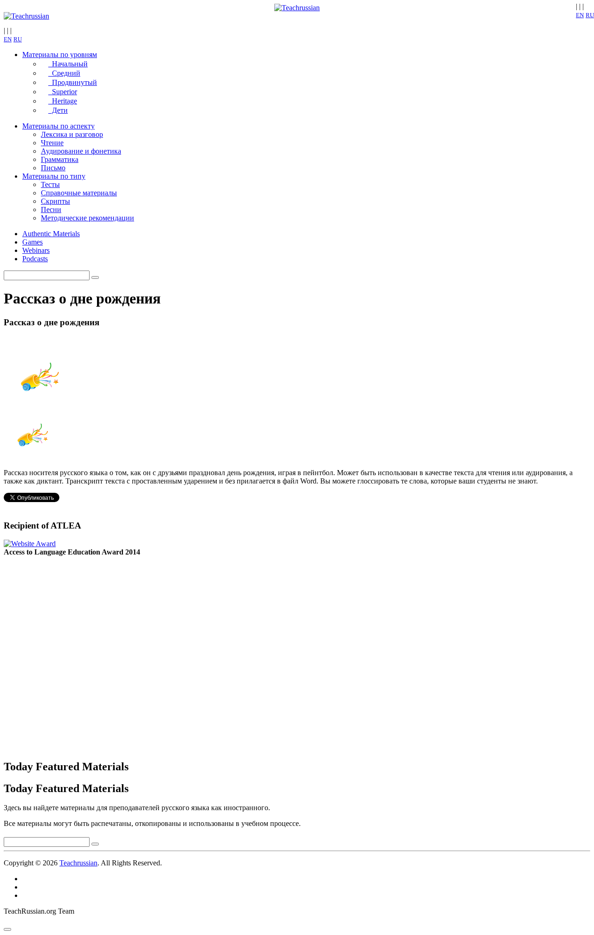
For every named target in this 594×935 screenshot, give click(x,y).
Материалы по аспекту (58, 126)
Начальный (68, 64)
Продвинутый (72, 82)
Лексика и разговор (72, 134)
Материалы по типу (53, 176)
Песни (51, 209)
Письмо (53, 168)
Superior (62, 92)
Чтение (52, 143)
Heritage (62, 101)
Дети (58, 110)
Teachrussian (78, 863)
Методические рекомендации (87, 218)
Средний (64, 73)
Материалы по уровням (59, 54)
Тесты (50, 184)
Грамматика (59, 159)
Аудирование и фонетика (81, 151)
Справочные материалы (79, 193)
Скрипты (55, 201)
